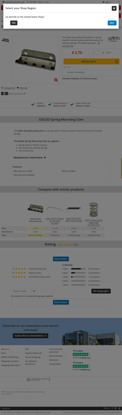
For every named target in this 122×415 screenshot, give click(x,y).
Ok (111, 22)
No (13, 22)
